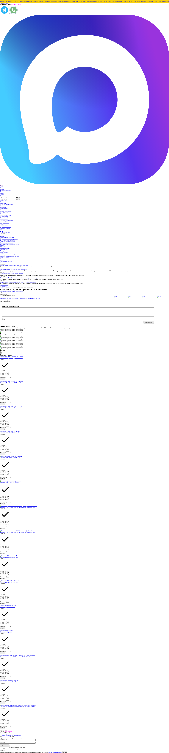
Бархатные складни (4, 219)
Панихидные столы (4, 208)
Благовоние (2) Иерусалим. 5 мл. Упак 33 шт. (10, 557)
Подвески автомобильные (5, 227)
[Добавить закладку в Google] (135, 296)
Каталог (2, 185)
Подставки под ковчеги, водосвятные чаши (9, 209)
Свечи (1, 224)
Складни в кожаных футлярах (6, 220)
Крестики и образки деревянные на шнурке (9, 244)
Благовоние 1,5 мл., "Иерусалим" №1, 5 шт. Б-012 (11, 407)
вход (1, 3)
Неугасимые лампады (5, 228)
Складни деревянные (4, 223)
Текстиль (2, 253)
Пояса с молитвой (4, 252)
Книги (1, 260)
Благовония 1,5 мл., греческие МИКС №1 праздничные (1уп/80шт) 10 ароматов (17, 507)
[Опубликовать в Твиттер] (163, 296)
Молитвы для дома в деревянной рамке (9, 254)
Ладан (1, 231)
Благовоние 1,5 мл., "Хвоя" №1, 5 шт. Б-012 (10, 482)
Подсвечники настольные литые (7, 237)
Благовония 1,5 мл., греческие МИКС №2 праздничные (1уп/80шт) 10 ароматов (17, 532)
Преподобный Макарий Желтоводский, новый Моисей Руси (13, 269)
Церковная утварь (4, 212)
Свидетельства (3, 258)
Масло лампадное (4, 225)
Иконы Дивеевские (4, 216)
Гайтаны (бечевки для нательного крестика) (9, 247)
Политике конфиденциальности (55, 752)
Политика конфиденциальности (7, 734)
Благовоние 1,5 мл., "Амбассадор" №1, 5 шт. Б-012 (11, 358)
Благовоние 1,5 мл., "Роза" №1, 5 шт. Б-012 (9, 432)
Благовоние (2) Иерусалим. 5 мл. (7, 607)
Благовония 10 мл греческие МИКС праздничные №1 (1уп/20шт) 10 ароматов (17, 706)
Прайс (1, 192)
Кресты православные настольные (7, 240)
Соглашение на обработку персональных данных (10, 735)
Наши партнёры (3, 286)
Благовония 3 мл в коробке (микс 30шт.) (9, 681)
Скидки (1, 186)
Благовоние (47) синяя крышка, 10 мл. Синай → (31, 298)
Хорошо (64, 752)
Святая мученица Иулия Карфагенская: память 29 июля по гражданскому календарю (19, 278)
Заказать (4, 745)
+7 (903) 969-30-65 (16, 4)
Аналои (1, 205)
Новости (2, 193)
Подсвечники (3, 203)
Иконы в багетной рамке (5, 217)
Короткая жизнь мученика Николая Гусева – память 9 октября (14, 265)
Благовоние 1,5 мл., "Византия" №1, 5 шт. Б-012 (10, 383)
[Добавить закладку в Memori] (121, 296)
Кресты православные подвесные (7, 241)
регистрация (5, 3)
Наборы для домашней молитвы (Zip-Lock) (9, 256)
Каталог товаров (3, 195)
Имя (3, 319)
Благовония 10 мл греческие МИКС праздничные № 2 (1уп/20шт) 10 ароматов (17, 656)
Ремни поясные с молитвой (6, 261)
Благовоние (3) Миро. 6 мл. (6, 632)
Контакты (2, 194)
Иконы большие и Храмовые (6, 204)
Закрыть (2, 750)
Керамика (2, 236)
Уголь (1, 229)
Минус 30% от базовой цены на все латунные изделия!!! (34, 1)
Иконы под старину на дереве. (6, 215)
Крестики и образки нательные (6, 243)
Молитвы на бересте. (4, 257)
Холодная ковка (3, 200)
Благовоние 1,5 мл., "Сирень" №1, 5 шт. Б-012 (10, 457)
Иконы (1, 213)
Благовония (8, 287)
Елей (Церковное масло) (5, 232)
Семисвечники (3, 207)
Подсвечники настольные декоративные (9, 239)
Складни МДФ (3, 221)
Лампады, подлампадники (5, 211)
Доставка (2, 189)
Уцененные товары (4, 262)
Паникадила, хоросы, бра (5, 201)
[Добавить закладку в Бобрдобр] (149, 296)
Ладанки (2, 245)
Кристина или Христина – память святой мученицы (11, 273)
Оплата (1, 188)
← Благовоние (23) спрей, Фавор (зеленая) (9, 298)
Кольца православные (5, 248)
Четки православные (4, 251)
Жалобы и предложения (5, 190)
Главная (2, 287)
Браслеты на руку (4, 249)
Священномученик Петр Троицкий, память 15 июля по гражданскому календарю (18, 282)
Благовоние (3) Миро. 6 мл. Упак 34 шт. (9, 582)
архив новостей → (4, 285)
